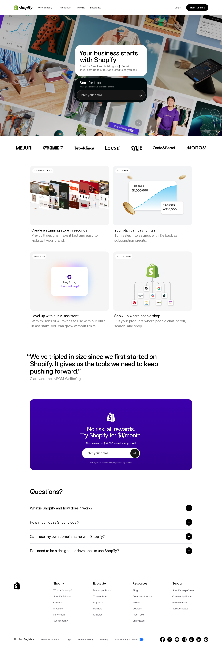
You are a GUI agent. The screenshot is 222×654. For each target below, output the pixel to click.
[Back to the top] (17, 586)
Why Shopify (44, 7)
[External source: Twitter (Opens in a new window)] (169, 639)
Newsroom (59, 614)
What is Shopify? (62, 590)
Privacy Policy (85, 639)
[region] (152, 195)
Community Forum (182, 596)
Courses (137, 608)
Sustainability (60, 620)
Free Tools (139, 614)
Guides (136, 602)
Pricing (81, 7)
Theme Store (100, 596)
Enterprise (95, 7)
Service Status (180, 608)
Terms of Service (50, 639)
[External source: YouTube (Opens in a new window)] (177, 639)
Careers (57, 602)
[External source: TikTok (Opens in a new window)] (191, 639)
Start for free (197, 7)
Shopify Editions (62, 596)
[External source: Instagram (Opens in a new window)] (184, 639)
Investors (58, 608)
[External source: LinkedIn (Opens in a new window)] (198, 639)
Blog (135, 590)
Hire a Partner (179, 602)
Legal (69, 639)
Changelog (139, 620)
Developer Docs (102, 590)
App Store (98, 602)
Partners (97, 608)
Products (65, 7)
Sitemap (104, 639)
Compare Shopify (142, 596)
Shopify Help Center (183, 590)
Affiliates (98, 614)
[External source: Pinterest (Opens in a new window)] (206, 639)
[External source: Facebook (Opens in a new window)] (162, 639)
